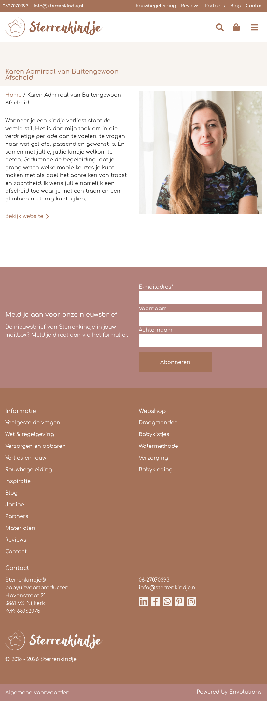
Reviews (190, 5)
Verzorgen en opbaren (35, 446)
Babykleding (156, 470)
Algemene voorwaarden (37, 692)
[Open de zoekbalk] (219, 27)
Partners (215, 5)
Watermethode (158, 446)
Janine (14, 505)
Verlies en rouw (25, 458)
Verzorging (153, 458)
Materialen (20, 528)
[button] (254, 27)
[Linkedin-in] (143, 601)
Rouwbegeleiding (156, 5)
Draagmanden (158, 423)
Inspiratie (18, 481)
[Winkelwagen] (236, 27)
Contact (255, 5)
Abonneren (175, 362)
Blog (235, 5)
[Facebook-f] (155, 601)
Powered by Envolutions (229, 692)
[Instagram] (191, 601)
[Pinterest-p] (179, 601)
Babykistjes (154, 434)
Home (13, 95)
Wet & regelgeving (29, 434)
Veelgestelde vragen (32, 423)
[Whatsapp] (167, 601)
